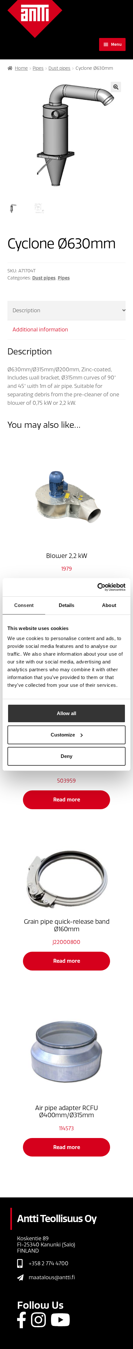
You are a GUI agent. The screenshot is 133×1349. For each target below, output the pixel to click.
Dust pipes (59, 68)
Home (21, 68)
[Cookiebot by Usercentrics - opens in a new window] (97, 587)
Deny (66, 756)
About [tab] (109, 605)
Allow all (66, 713)
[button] (116, 87)
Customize (63, 734)
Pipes (38, 68)
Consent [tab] (24, 605)
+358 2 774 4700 (48, 1263)
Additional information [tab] (40, 330)
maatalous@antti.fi (52, 1277)
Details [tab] (67, 605)
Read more (66, 800)
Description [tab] (26, 310)
